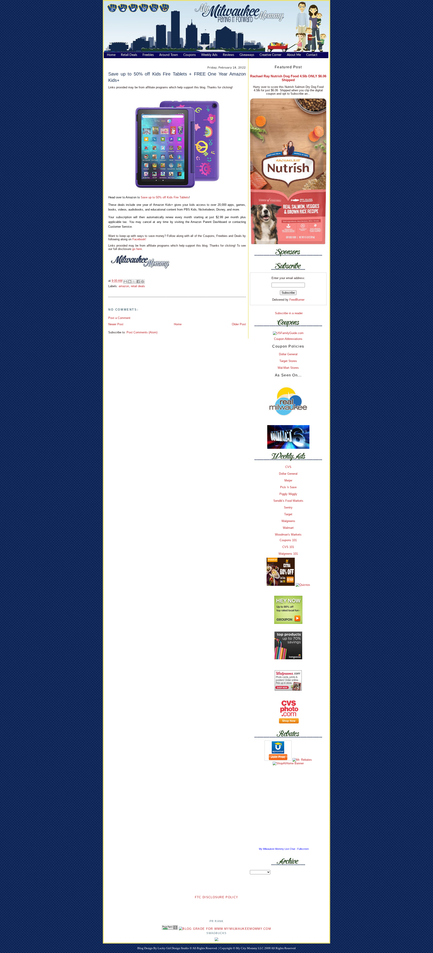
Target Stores (288, 361)
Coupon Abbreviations (288, 339)
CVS (288, 467)
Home (178, 324)
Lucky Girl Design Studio (174, 948)
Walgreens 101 (288, 553)
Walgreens (288, 521)
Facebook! (138, 239)
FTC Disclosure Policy (216, 897)
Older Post (239, 324)
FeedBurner (296, 299)
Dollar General (288, 354)
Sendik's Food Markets (288, 500)
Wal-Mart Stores (288, 367)
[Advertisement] (216, 906)
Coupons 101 (288, 540)
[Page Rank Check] (170, 928)
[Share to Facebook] (138, 281)
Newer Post (115, 324)
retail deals (138, 286)
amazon (124, 286)
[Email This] (125, 281)
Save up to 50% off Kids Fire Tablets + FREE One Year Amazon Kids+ (177, 76)
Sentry (288, 507)
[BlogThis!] (129, 281)
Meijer (288, 480)
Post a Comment (119, 318)
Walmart (288, 527)
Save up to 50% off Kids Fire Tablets (165, 197)
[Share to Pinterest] (142, 281)
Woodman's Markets (288, 534)
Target (288, 514)
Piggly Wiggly (288, 494)
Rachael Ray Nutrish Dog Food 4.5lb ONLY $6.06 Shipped (288, 78)
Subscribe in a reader (289, 313)
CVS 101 (288, 547)
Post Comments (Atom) (142, 332)
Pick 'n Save (288, 487)
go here (137, 249)
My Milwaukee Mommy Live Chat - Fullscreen (284, 849)
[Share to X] (134, 281)
